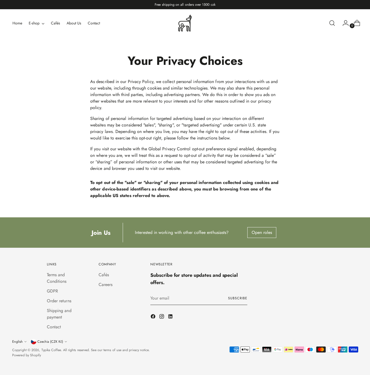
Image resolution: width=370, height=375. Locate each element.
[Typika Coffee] (185, 23)
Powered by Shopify (26, 355)
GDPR (52, 291)
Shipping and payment (59, 313)
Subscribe (237, 298)
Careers (106, 284)
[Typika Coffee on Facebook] (153, 317)
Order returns (59, 301)
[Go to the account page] (343, 23)
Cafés (104, 275)
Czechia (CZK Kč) (50, 341)
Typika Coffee (51, 350)
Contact (54, 327)
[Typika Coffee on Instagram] (162, 317)
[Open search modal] (332, 23)
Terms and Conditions (57, 278)
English (17, 341)
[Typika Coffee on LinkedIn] (171, 317)
